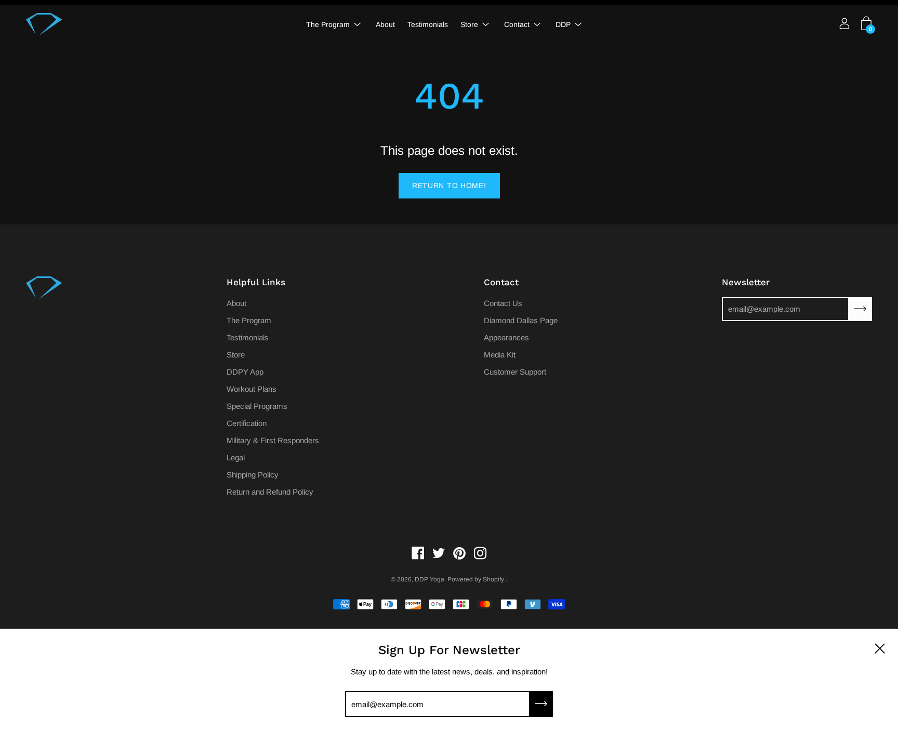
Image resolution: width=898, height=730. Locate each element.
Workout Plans (251, 388)
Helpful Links (256, 282)
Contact (517, 24)
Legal (236, 457)
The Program (328, 24)
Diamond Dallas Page (521, 320)
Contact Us (503, 303)
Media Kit (500, 354)
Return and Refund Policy (270, 491)
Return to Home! (449, 185)
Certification (247, 423)
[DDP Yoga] (44, 24)
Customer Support (515, 371)
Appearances (506, 337)
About (385, 24)
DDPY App (245, 371)
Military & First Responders (273, 440)
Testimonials (427, 24)
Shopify (493, 579)
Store (469, 24)
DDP (563, 24)
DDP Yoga (429, 579)
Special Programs (257, 406)
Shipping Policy (253, 474)
